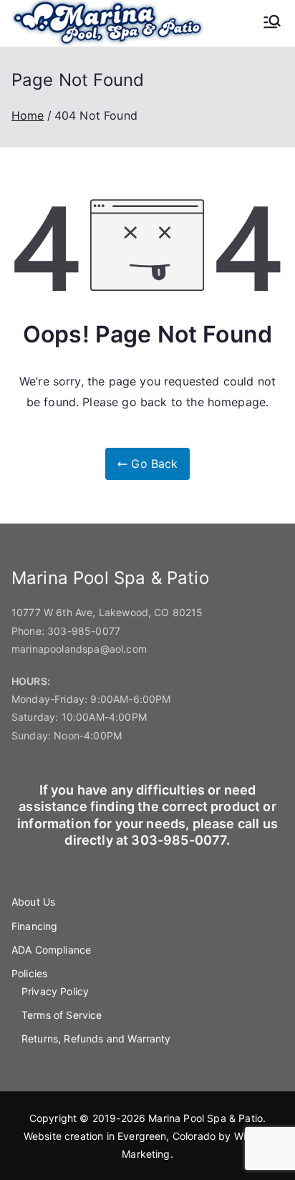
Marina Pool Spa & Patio (205, 1118)
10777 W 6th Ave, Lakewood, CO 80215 (107, 612)
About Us (33, 902)
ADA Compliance (51, 950)
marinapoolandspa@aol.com (79, 649)
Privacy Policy (55, 991)
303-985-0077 (83, 631)
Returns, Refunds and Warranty (96, 1038)
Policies (29, 973)
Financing (34, 926)
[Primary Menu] (272, 22)
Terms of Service (61, 1015)
